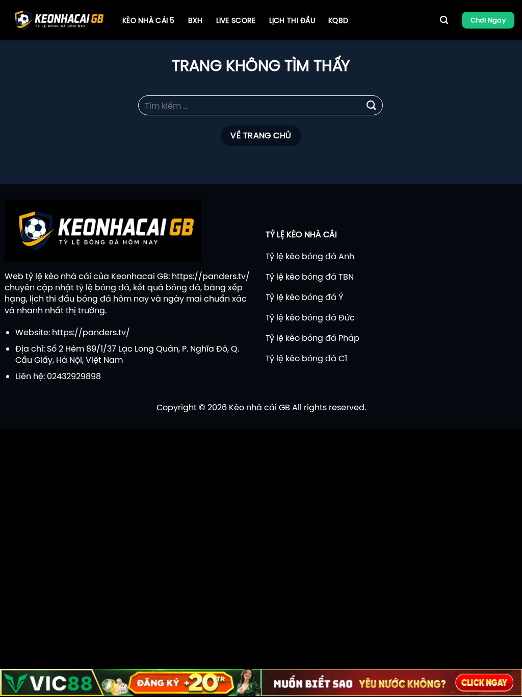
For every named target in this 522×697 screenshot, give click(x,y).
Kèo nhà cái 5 (148, 20)
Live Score (236, 20)
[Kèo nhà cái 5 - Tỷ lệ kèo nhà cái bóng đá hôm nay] (57, 20)
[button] (444, 20)
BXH (195, 20)
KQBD (338, 20)
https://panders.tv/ (211, 276)
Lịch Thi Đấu (292, 20)
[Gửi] (371, 105)
